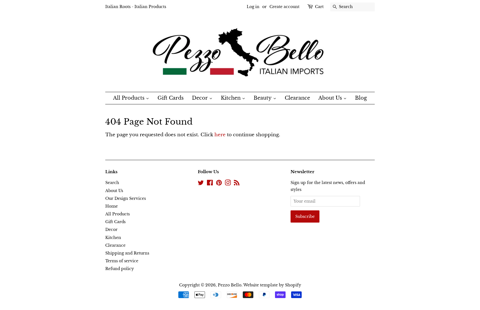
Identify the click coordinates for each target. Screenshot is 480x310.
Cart (319, 6)
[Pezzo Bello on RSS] (237, 183)
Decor (111, 229)
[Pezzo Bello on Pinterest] (219, 183)
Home (111, 206)
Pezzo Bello (229, 285)
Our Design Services (125, 198)
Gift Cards (115, 221)
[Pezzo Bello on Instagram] (228, 183)
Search (112, 182)
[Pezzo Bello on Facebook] (210, 183)
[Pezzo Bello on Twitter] (201, 183)
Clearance (115, 245)
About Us (114, 190)
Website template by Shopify (272, 285)
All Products (117, 213)
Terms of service (121, 260)
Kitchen (113, 237)
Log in (253, 6)
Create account (284, 6)
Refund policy (119, 268)
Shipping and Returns (127, 253)
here (220, 135)
